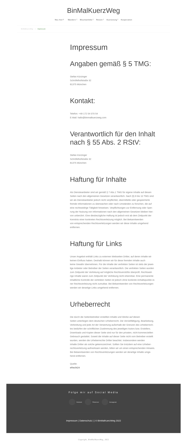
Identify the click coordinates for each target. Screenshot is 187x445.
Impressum (71, 420)
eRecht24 (75, 367)
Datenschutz (85, 420)
